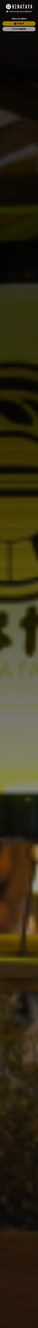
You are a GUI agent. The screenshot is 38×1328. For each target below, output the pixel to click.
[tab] (19, 23)
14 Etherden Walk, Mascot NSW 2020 (20, 11)
